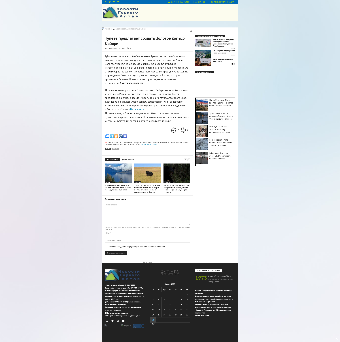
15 (181, 305)
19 (164, 310)
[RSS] (105, 2)
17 (153, 310)
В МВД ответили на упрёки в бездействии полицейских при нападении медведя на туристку (176, 188)
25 (159, 315)
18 (159, 310)
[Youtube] (117, 2)
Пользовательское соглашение (207, 305)
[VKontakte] (113, 2)
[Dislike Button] (183, 130)
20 (170, 310)
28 (176, 315)
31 (153, 320)
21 (176, 310)
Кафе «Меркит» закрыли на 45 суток (223, 60)
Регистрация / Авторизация (222, 2)
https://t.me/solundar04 (149, 145)
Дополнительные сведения (117, 313)
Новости (109, 182)
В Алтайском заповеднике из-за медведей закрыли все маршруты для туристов (118, 187)
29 (181, 315)
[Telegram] (109, 2)
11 (159, 305)
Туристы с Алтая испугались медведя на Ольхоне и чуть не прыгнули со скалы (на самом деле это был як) (147, 188)
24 (153, 315)
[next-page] (188, 159)
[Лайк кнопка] (173, 130)
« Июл (152, 324)
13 (170, 305)
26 (164, 315)
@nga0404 (117, 310)
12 (164, 305)
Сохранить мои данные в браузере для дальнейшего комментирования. (137, 247)
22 (181, 310)
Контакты (217, 307)
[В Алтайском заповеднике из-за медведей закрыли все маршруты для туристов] (118, 173)
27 (170, 315)
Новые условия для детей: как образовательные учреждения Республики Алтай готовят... (223, 43)
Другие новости (128, 159)
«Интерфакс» (136, 109)
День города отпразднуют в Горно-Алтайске (224, 52)
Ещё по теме (112, 159)
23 (187, 310)
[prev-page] (185, 159)
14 (176, 305)
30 (187, 315)
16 (187, 305)
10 (153, 305)
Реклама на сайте (202, 316)
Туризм (115, 149)
